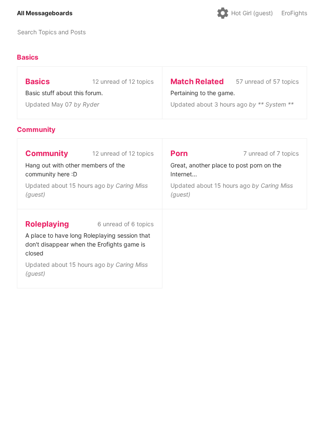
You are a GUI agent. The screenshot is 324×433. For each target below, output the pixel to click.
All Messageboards (45, 12)
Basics (27, 57)
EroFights (294, 12)
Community (36, 129)
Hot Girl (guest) (252, 12)
